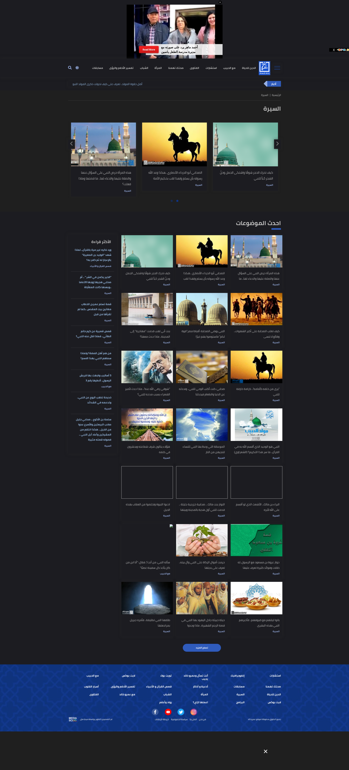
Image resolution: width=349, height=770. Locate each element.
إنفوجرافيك (238, 675)
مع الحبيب (229, 67)
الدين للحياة (249, 67)
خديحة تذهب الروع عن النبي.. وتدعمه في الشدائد (94, 400)
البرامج (240, 702)
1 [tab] (177, 201)
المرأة (158, 67)
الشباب (144, 67)
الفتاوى (194, 67)
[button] (220, 2)
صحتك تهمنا (176, 67)
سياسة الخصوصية (179, 719)
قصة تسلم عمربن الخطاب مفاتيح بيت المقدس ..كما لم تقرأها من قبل (94, 309)
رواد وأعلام (165, 702)
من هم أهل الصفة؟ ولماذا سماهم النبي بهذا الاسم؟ (95, 356)
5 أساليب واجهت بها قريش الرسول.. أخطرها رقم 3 (95, 378)
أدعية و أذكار (200, 686)
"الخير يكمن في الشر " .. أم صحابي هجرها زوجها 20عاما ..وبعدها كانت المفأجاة (95, 282)
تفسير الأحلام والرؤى (121, 67)
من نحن (202, 719)
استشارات (211, 67)
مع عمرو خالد (127, 694)
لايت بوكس (128, 675)
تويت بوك (166, 675)
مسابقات (97, 67)
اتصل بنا (193, 719)
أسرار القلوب (91, 686)
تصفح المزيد (202, 647)
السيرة (127, 191)
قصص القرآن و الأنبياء (100, 266)
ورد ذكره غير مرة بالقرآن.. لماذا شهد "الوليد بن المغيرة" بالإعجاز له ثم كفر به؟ (93, 254)
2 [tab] (171, 201)
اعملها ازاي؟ (200, 702)
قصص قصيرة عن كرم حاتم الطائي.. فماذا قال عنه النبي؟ (93, 334)
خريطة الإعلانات (162, 719)
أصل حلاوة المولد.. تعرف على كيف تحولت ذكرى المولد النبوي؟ (73, 84)
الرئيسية (276, 95)
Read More (149, 49)
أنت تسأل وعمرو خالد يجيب (196, 677)
